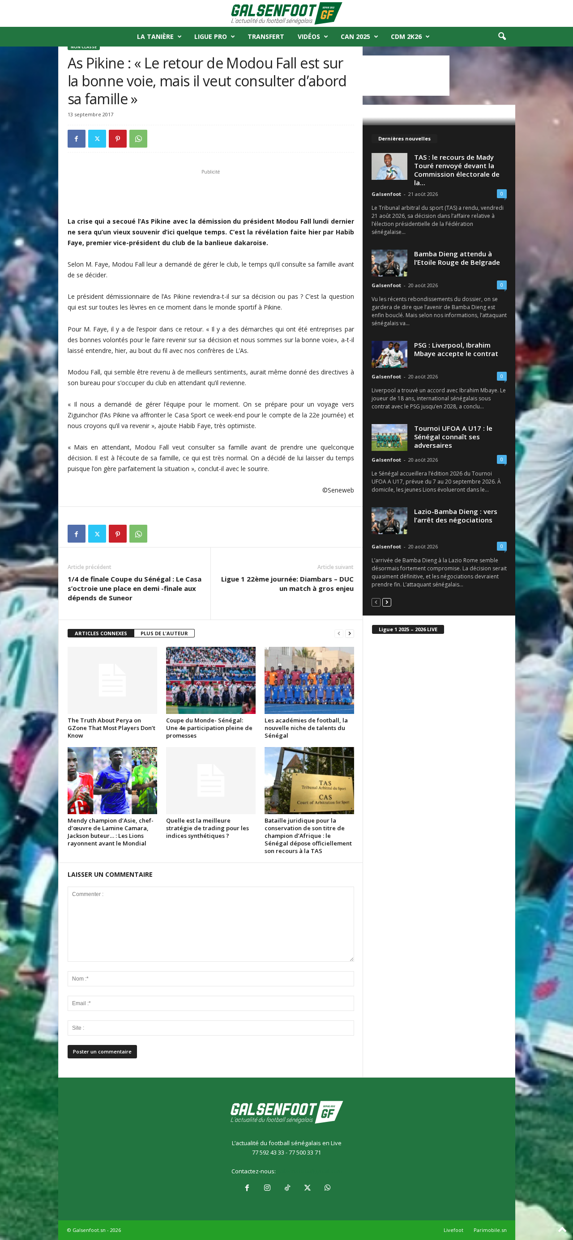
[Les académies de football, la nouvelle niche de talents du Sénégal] (309, 680)
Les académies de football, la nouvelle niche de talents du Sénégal (306, 727)
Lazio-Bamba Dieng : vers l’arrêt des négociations (455, 515)
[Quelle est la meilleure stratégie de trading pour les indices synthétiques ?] (211, 780)
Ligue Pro (210, 36)
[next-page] (349, 633)
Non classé (84, 47)
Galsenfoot (386, 194)
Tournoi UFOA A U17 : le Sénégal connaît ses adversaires (453, 437)
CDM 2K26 (406, 36)
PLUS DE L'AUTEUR (164, 633)
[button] (502, 37)
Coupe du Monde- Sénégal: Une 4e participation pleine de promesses (209, 727)
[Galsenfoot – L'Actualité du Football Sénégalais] (286, 13)
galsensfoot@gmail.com (309, 1171)
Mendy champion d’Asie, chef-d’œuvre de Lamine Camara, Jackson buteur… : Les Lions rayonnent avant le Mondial (111, 831)
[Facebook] (77, 139)
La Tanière (155, 36)
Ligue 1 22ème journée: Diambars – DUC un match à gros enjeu (287, 583)
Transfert (266, 36)
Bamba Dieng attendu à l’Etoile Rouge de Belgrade (457, 258)
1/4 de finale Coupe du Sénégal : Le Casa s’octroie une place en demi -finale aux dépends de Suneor (134, 588)
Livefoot (453, 1230)
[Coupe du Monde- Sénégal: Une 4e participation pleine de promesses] (211, 680)
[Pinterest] (118, 139)
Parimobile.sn (490, 1230)
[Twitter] (97, 139)
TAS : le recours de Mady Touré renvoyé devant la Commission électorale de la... (457, 170)
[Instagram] (267, 1189)
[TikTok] (287, 1189)
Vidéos (309, 36)
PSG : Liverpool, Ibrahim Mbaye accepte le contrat (456, 349)
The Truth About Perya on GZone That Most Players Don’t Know (111, 727)
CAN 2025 (355, 36)
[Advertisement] (211, 192)
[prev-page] (338, 633)
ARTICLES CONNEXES (101, 633)
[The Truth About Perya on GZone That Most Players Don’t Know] (112, 680)
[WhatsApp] (138, 139)
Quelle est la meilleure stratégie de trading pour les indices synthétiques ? (207, 828)
